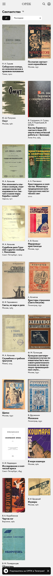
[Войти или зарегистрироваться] (49, 4)
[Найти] (43, 4)
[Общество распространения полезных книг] (26, 4)
